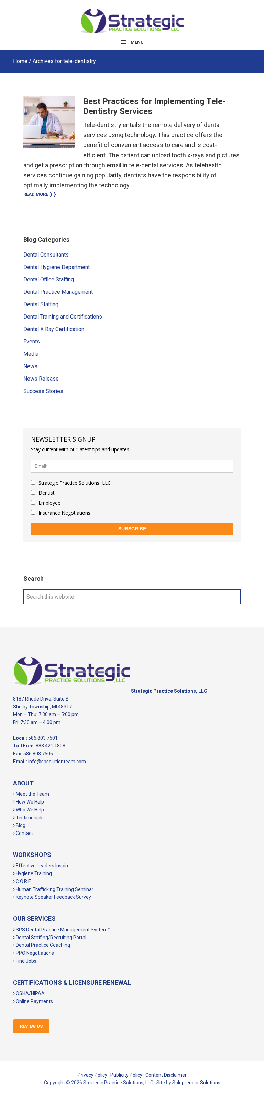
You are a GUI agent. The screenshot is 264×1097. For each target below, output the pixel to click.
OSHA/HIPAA (30, 993)
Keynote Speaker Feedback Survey (53, 897)
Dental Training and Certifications (62, 316)
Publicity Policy (126, 1075)
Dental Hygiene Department (56, 267)
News (30, 366)
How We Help (29, 802)
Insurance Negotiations (63, 512)
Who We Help (29, 810)
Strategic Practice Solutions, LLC (132, 21)
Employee (48, 502)
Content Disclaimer (166, 1075)
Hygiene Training (33, 873)
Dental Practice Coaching (42, 945)
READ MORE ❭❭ (40, 194)
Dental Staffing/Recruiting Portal (50, 937)
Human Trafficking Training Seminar (54, 889)
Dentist (46, 492)
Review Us (31, 1026)
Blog (20, 825)
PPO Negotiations (34, 953)
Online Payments (34, 1001)
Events (31, 341)
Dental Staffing (40, 304)
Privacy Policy (92, 1075)
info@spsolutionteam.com (57, 761)
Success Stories (43, 391)
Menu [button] (137, 42)
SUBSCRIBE (132, 528)
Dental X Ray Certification (53, 329)
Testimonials (29, 817)
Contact (24, 833)
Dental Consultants (46, 254)
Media (30, 354)
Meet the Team (32, 794)
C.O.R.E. (23, 881)
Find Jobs (25, 961)
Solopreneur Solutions (196, 1082)
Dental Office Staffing (48, 279)
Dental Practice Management (58, 292)
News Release (41, 378)
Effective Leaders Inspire (42, 865)
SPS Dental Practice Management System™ (63, 929)
